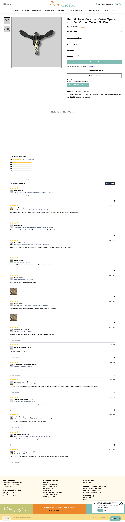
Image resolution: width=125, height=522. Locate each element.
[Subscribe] (73, 510)
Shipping (70, 56)
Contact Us (47, 482)
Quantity (70, 50)
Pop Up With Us (8, 494)
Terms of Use (104, 517)
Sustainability (7, 486)
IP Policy (95, 517)
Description (72, 31)
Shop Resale (25, 10)
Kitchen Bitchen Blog (93, 10)
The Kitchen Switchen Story (12, 482)
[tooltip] (102, 70)
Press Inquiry (87, 497)
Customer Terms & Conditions (53, 492)
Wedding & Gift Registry (51, 494)
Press (85, 499)
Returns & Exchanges (50, 486)
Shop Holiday (36, 10)
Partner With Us (8, 492)
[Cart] (120, 4)
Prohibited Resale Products (92, 492)
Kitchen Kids (62, 10)
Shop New (14, 10)
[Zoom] (36, 42)
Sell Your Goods (109, 10)
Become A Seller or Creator (92, 488)
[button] (94, 70)
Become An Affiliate (10, 496)
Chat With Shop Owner (78, 85)
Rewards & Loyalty (49, 496)
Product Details (73, 45)
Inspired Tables (50, 10)
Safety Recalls (47, 490)
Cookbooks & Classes (76, 10)
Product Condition (74, 38)
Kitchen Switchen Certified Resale (78, 82)
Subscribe (46, 498)
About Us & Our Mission (11, 484)
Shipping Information (50, 484)
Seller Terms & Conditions (91, 490)
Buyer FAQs (87, 482)
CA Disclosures (48, 488)
